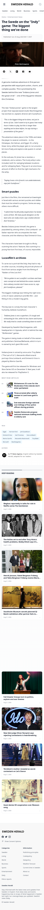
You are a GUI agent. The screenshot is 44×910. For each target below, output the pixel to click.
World (19, 11)
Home (4, 17)
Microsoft (6, 442)
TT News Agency (16, 454)
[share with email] (29, 71)
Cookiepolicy (27, 856)
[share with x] (10, 71)
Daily (3, 875)
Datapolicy (27, 860)
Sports (35, 11)
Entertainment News (15, 17)
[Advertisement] (22, 647)
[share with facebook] (23, 71)
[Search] (40, 4)
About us (26, 871)
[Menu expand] (4, 4)
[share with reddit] (4, 71)
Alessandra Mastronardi (22, 438)
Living (12, 11)
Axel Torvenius (19, 435)
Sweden (5, 11)
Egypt (4, 432)
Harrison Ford (13, 432)
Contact (26, 875)
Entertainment (7, 871)
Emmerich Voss (7, 435)
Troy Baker (35, 438)
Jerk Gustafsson (25, 432)
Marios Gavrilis (7, 438)
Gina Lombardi (31, 435)
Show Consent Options (13, 841)
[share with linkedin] (17, 71)
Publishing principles (30, 852)
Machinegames (16, 442)
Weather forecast (29, 864)
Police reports (7, 879)
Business (27, 11)
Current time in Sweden (31, 868)
